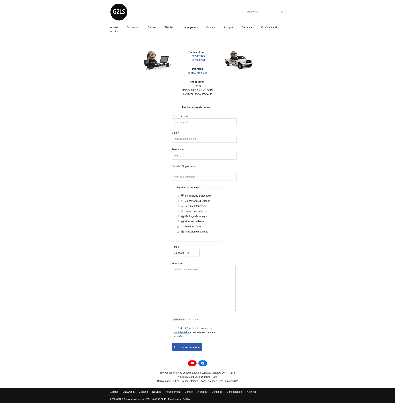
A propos (228, 27)
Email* (175, 133)
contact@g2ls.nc (197, 73)
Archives (115, 31)
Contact (210, 27)
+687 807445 (197, 56)
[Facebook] (202, 363)
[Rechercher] (282, 12)
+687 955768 (197, 60)
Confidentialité (269, 27)
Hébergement (190, 27)
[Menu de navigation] (136, 12)
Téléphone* (178, 149)
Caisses (152, 27)
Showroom (133, 27)
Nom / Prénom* (180, 116)
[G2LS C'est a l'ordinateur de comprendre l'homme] (119, 12)
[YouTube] (192, 363)
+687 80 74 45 (159, 399)
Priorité (176, 247)
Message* (177, 263)
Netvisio (169, 27)
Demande (247, 27)
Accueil (114, 27)
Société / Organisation (184, 166)
